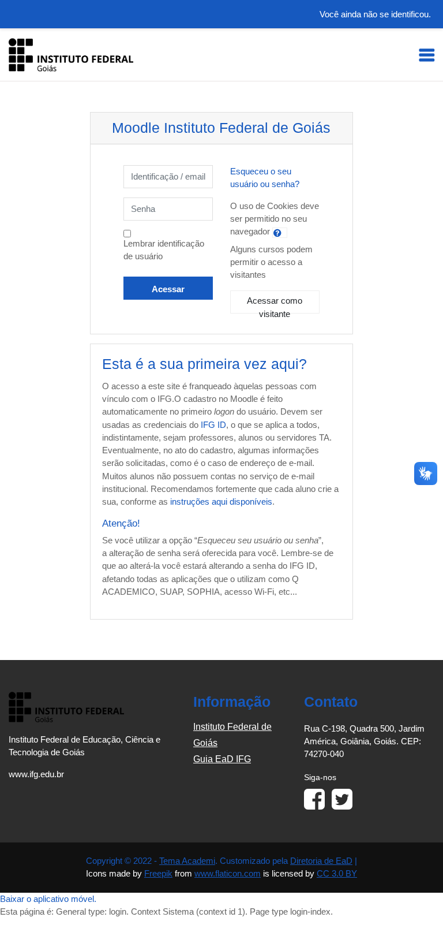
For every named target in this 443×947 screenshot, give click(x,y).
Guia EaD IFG (222, 759)
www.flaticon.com (227, 873)
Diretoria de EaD (321, 861)
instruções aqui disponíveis (221, 501)
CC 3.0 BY (337, 873)
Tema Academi (187, 861)
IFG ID (213, 425)
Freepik (158, 873)
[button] (279, 233)
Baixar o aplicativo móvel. (48, 899)
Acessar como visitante (274, 305)
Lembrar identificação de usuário (163, 250)
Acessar (168, 289)
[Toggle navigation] (426, 55)
